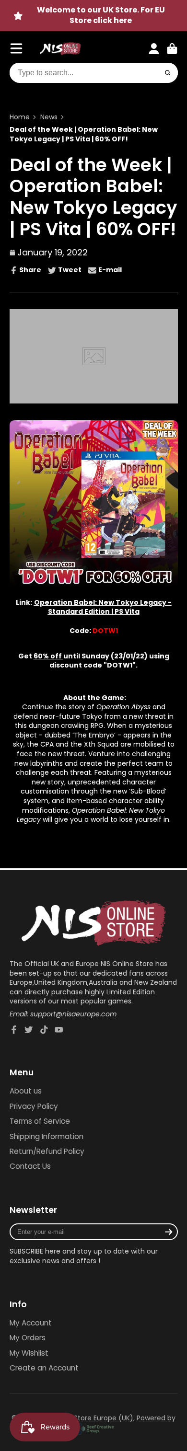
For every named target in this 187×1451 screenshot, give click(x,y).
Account (154, 49)
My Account (31, 1323)
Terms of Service (40, 1121)
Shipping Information (46, 1136)
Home (20, 117)
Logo (60, 49)
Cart (172, 49)
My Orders (28, 1338)
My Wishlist (29, 1353)
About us (26, 1091)
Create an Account (44, 1368)
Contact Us (30, 1166)
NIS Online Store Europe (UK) (86, 1418)
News (49, 117)
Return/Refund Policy (47, 1151)
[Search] (168, 73)
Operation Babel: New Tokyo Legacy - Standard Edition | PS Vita (103, 607)
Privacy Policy (34, 1106)
